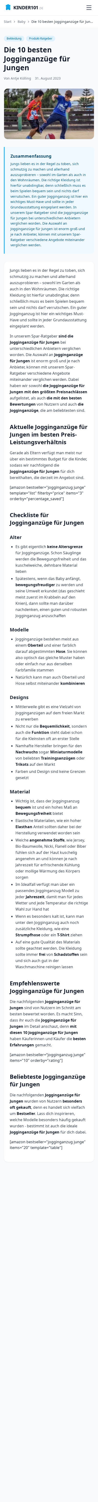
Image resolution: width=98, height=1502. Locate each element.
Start (7, 21)
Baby (21, 21)
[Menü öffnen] (89, 7)
